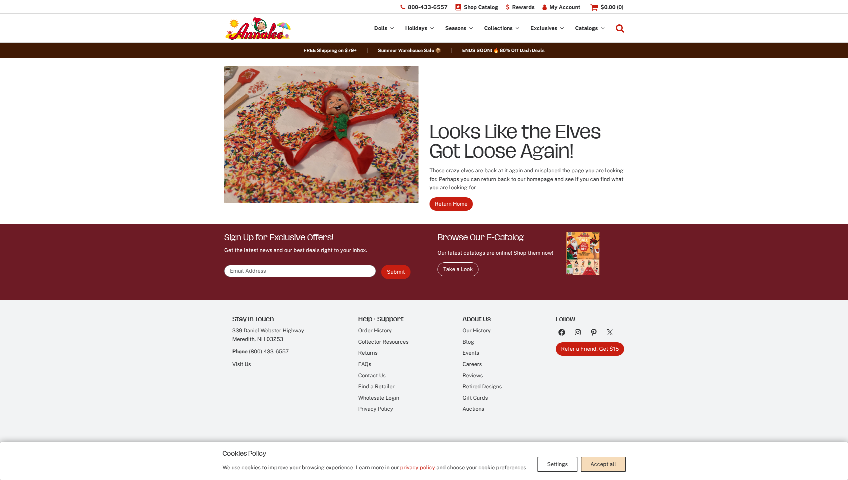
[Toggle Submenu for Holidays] (432, 28)
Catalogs (586, 28)
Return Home (451, 204)
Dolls (380, 28)
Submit (396, 272)
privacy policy (417, 467)
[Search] (620, 28)
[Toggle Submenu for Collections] (517, 28)
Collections (498, 28)
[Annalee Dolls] (257, 28)
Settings (557, 464)
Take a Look (458, 269)
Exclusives (543, 28)
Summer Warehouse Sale (406, 50)
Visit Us (241, 364)
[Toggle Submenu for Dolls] (392, 28)
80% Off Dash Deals (522, 50)
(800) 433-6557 (269, 351)
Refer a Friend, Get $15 (590, 349)
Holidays (416, 28)
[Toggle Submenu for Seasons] (471, 28)
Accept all (603, 464)
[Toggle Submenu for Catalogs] (603, 28)
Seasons (455, 28)
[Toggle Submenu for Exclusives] (562, 28)
